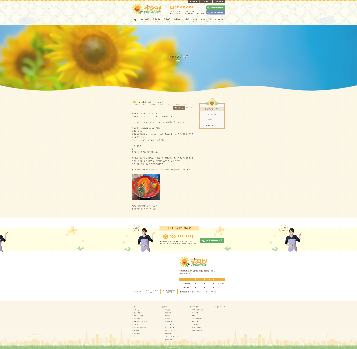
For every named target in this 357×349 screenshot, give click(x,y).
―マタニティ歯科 (168, 336)
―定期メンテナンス (169, 330)
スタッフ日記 (212, 114)
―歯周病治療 (167, 313)
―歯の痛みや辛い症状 (196, 310)
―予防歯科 (166, 316)
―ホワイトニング (168, 327)
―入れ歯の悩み (194, 324)
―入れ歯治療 (167, 333)
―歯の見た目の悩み (196, 327)
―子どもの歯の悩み (196, 319)
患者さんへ (212, 120)
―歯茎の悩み (194, 313)
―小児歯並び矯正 (168, 322)
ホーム (136, 307)
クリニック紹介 (138, 316)
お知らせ (136, 310)
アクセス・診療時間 (140, 327)
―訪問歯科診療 (168, 339)
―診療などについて (196, 330)
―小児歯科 (166, 319)
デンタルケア (221, 307)
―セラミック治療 (168, 324)
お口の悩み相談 (193, 307)
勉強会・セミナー (212, 125)
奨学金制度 (137, 333)
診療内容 (164, 307)
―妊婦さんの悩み (195, 322)
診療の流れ (137, 319)
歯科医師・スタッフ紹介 (141, 322)
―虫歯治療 (166, 310)
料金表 (136, 324)
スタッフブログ (138, 313)
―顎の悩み (193, 316)
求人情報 (136, 330)
